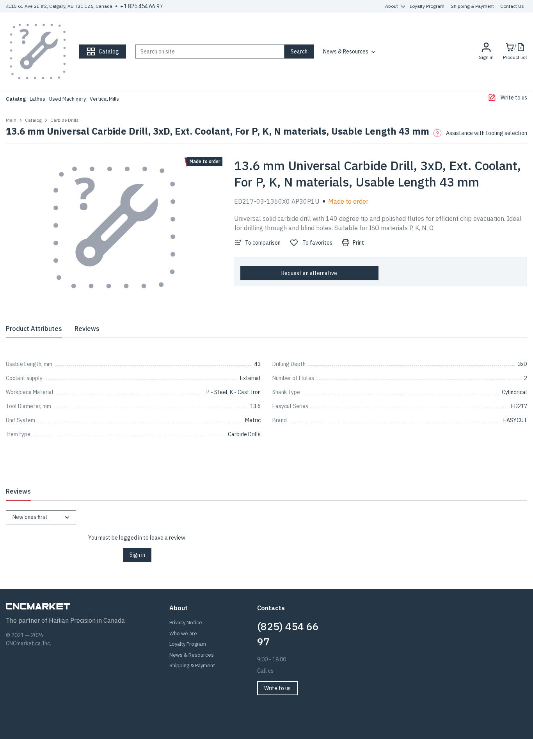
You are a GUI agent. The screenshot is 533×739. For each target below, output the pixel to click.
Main (11, 120)
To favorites (317, 242)
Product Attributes (34, 328)
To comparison (263, 242)
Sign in (137, 554)
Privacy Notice (185, 622)
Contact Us (512, 6)
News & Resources (345, 51)
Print (358, 242)
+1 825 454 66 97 (141, 6)
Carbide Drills (64, 120)
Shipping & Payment (472, 6)
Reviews (87, 328)
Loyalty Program (427, 6)
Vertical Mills (104, 99)
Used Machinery (67, 99)
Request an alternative (309, 273)
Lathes (37, 99)
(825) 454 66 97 (288, 634)
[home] (38, 51)
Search (299, 51)
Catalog (16, 99)
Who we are (183, 633)
